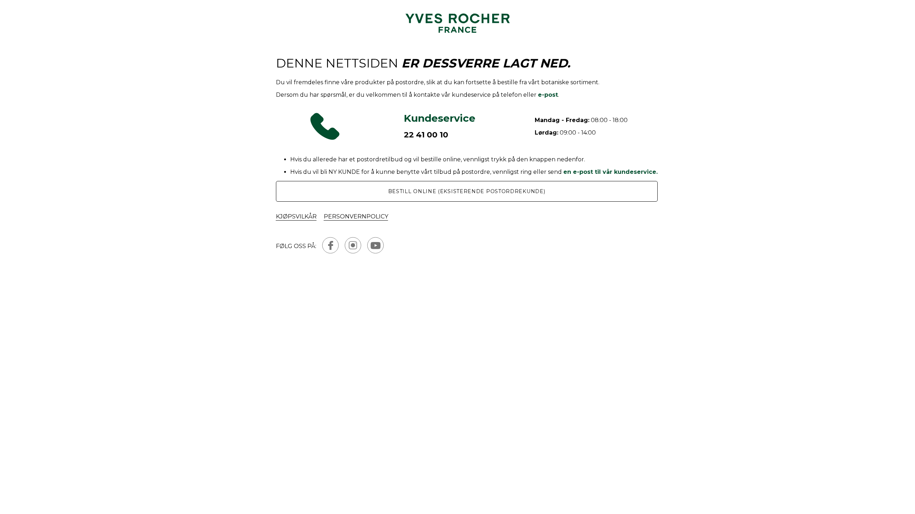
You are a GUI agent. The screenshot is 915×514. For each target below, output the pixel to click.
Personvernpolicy (356, 216)
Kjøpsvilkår (296, 216)
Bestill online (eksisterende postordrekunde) (466, 191)
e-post (548, 94)
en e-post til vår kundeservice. (610, 171)
